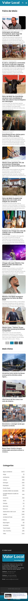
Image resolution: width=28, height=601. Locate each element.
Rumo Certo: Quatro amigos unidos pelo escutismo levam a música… (13, 450)
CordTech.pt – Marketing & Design (18, 592)
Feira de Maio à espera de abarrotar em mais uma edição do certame (12, 199)
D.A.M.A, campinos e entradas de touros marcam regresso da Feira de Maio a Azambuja (13, 64)
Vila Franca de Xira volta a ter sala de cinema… (12, 400)
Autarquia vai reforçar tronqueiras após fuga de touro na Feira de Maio (12, 33)
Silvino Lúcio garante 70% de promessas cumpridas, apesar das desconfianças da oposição (13, 165)
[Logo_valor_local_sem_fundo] (11, 2)
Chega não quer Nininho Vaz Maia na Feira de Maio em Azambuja (13, 264)
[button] (22, 2)
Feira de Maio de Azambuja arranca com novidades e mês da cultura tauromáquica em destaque (14, 99)
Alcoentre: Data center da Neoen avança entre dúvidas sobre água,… (13, 375)
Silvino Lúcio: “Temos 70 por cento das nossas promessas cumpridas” (13, 329)
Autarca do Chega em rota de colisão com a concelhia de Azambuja (13, 232)
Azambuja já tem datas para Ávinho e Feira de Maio (13, 135)
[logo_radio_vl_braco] (16, 598)
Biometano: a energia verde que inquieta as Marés (13, 425)
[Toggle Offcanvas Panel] (26, 2)
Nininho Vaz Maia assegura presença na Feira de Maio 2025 (12, 298)
